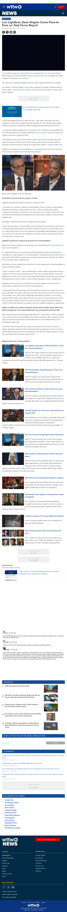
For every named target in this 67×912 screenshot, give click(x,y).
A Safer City (9, 800)
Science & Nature (7, 874)
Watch (29, 902)
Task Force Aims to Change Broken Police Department (44, 435)
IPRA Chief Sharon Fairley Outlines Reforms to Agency (44, 478)
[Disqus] (33, 606)
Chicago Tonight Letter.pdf (12, 567)
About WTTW (36, 902)
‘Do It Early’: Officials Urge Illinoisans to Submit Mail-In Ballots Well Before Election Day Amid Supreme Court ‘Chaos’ (22, 725)
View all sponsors (33, 99)
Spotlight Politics (11, 823)
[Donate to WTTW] (33, 905)
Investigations (10, 818)
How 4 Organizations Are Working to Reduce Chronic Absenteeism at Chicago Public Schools (30, 769)
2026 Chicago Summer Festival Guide (17, 686)
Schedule (24, 902)
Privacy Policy (26, 910)
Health (4, 868)
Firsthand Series (10, 813)
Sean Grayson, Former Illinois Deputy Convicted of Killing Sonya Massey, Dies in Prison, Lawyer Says (23, 715)
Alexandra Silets (7, 28)
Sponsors (38, 871)
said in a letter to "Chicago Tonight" (48, 132)
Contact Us (39, 863)
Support (43, 902)
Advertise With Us (41, 868)
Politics (6, 19)
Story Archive (39, 858)
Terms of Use (34, 910)
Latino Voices (9, 820)
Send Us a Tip (40, 866)
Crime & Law (5, 863)
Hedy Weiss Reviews (12, 815)
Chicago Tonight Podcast (9, 891)
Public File (41, 910)
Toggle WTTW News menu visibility (64, 13)
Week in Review (10, 825)
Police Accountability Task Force (37, 73)
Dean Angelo (28, 87)
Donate (61, 7)
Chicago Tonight (10, 810)
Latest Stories (6, 855)
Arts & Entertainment (8, 858)
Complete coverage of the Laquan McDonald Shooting (44, 516)
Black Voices (9, 807)
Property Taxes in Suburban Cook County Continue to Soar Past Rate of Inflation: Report (21, 705)
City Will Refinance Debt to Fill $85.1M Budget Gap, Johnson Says (22, 763)
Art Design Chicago (12, 802)
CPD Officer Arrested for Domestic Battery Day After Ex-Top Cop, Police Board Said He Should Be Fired (22, 696)
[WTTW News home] (9, 13)
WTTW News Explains (13, 828)
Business (4, 861)
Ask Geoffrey (9, 805)
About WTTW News (41, 861)
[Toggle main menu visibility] (4, 6)
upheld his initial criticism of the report (26, 90)
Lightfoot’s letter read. (55, 145)
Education (5, 866)
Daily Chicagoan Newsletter (10, 894)
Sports (4, 876)
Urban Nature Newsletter (9, 897)
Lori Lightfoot (31, 130)
